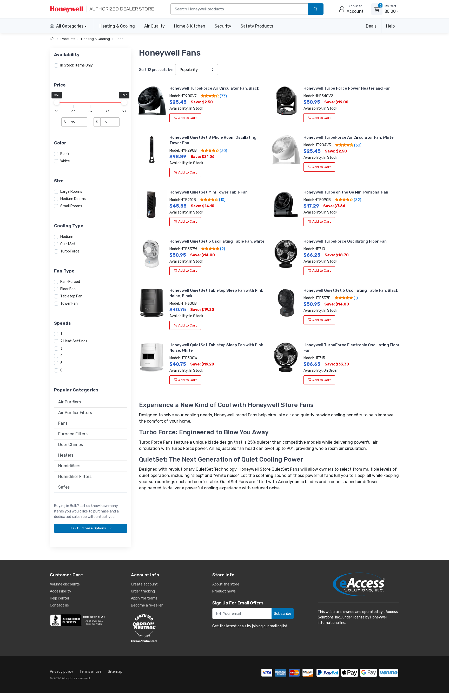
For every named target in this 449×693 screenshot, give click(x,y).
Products (68, 39)
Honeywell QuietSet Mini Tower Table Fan (208, 192)
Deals (371, 26)
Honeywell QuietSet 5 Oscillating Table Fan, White (217, 241)
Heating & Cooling (117, 26)
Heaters (66, 455)
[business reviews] (78, 620)
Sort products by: (156, 70)
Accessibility (60, 591)
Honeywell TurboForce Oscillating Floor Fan (345, 241)
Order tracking (143, 591)
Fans (119, 39)
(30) (357, 145)
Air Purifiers (69, 401)
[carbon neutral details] (159, 628)
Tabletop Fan (71, 296)
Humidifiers (69, 465)
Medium (66, 237)
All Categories (69, 26)
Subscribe (282, 613)
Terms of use (91, 671)
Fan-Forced (70, 281)
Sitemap (115, 671)
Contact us (59, 605)
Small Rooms (71, 206)
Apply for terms (144, 598)
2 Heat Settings (73, 341)
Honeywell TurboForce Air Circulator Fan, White (348, 137)
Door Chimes (70, 444)
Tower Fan (69, 303)
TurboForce (70, 251)
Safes (64, 487)
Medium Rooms (73, 199)
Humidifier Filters (74, 476)
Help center (59, 598)
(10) (222, 200)
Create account (144, 584)
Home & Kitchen (189, 26)
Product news (224, 591)
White (65, 161)
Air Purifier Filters (75, 412)
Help (390, 26)
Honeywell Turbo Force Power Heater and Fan (347, 88)
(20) (223, 151)
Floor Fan (68, 289)
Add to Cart (187, 118)
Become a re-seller (147, 605)
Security (223, 26)
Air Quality (154, 26)
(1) (355, 298)
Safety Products (257, 26)
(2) (222, 249)
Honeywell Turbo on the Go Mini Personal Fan (345, 192)
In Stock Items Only (76, 65)
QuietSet (68, 244)
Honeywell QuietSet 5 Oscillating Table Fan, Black (350, 290)
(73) (223, 96)
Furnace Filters (73, 433)
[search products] (315, 9)
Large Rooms (71, 191)
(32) (357, 200)
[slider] (57, 102)
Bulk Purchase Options (88, 528)
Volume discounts (65, 584)
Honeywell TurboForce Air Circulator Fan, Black (214, 88)
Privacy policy (61, 671)
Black (64, 154)
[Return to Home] (52, 39)
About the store (225, 584)
